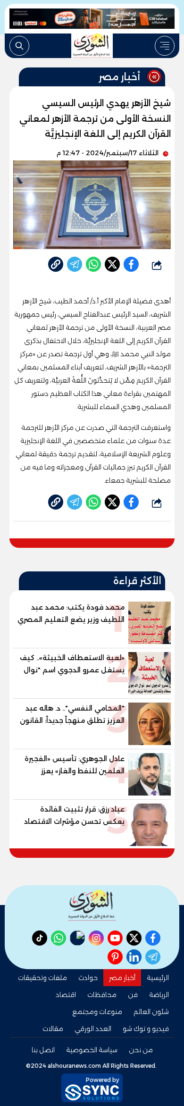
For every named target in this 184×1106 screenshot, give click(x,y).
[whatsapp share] (93, 264)
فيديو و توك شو (146, 1028)
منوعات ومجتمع (97, 1011)
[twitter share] (112, 264)
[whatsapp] (55, 264)
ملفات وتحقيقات (42, 977)
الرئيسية (158, 977)
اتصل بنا (43, 1050)
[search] (19, 46)
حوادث (88, 977)
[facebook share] (131, 264)
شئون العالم (151, 1011)
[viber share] (74, 264)
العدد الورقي (93, 1028)
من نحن (141, 1050)
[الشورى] (92, 46)
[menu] (165, 46)
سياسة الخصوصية (91, 1050)
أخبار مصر (122, 977)
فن (133, 994)
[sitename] (92, 905)
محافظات (102, 994)
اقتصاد (66, 994)
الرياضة (159, 994)
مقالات (52, 1028)
